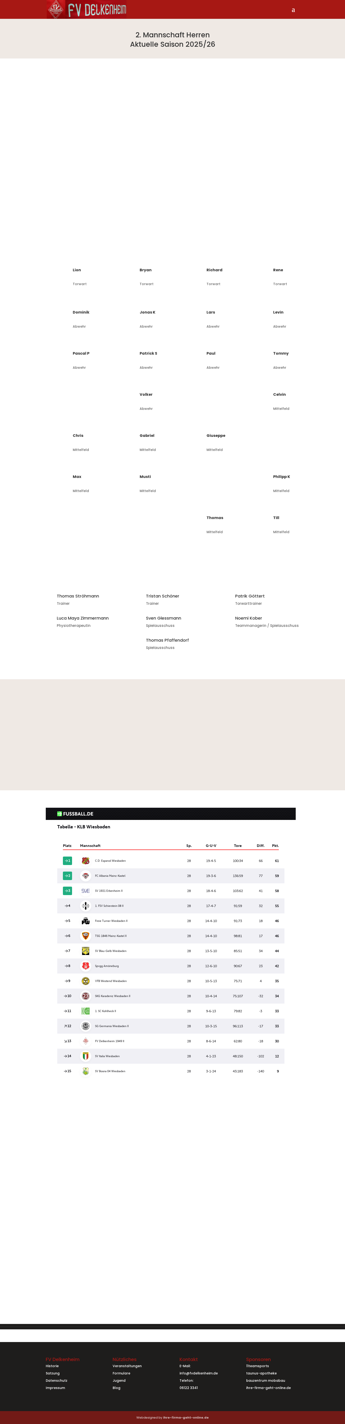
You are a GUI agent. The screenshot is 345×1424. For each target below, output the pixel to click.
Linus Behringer (72, 1134)
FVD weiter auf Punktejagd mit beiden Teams (98, 1219)
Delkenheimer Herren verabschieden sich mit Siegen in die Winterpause (125, 1127)
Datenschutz (56, 1380)
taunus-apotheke (261, 1373)
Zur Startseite (172, 656)
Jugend (119, 1380)
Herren (120, 1134)
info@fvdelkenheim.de (199, 1373)
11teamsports (257, 1366)
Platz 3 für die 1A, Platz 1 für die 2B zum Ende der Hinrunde (110, 1173)
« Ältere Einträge (60, 1252)
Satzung (53, 1373)
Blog (116, 1387)
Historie (52, 1366)
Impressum (55, 1387)
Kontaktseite (236, 1318)
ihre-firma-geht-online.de (268, 1387)
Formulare (121, 1373)
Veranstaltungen (127, 1366)
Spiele (132, 1134)
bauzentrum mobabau (265, 1380)
